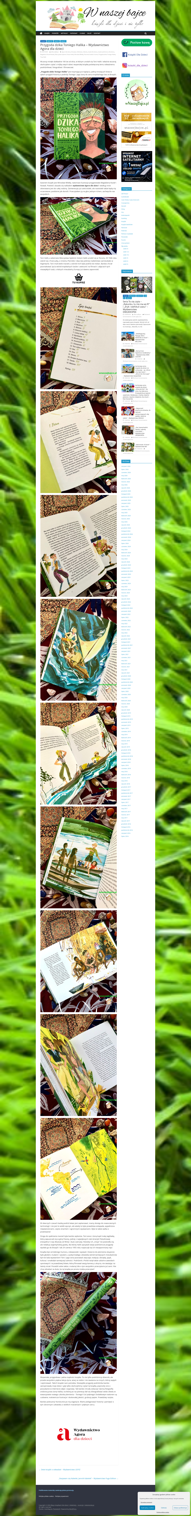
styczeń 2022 (125, 636)
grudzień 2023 (126, 565)
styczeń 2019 (125, 747)
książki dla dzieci (92, 52)
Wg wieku (124, 246)
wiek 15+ (126, 255)
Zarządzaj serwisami (146, 1502)
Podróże (55, 33)
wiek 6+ (57, 41)
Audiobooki (125, 197)
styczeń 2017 (125, 821)
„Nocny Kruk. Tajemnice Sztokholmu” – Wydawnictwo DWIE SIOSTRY (143, 354)
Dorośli (123, 206)
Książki (47, 33)
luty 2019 (124, 744)
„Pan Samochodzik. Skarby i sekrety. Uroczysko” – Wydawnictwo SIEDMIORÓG (141, 431)
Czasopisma (125, 203)
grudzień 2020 (126, 676)
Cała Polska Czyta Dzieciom (130, 200)
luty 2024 (124, 559)
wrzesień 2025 (126, 500)
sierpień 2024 (125, 540)
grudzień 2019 (126, 713)
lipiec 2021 (125, 654)
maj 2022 (124, 623)
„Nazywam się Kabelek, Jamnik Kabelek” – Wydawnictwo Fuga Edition (88, 1478)
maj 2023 (124, 586)
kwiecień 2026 (126, 479)
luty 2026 (124, 485)
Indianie (85, 52)
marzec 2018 (125, 778)
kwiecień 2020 (126, 701)
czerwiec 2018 (126, 768)
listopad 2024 (125, 531)
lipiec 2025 (125, 506)
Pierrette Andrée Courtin (91, 54)
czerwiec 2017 (126, 805)
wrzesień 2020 (126, 685)
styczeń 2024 (125, 562)
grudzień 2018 (126, 750)
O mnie (82, 33)
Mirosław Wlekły (78, 54)
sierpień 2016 (125, 833)
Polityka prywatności (62, 1496)
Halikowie (79, 52)
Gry (122, 212)
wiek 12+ (49, 41)
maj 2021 (124, 660)
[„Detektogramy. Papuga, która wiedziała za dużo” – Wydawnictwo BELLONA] (127, 333)
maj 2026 (124, 475)
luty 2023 (124, 596)
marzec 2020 (125, 704)
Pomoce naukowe (127, 234)
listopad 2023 (125, 568)
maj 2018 (124, 771)
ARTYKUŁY (124, 194)
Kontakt (97, 33)
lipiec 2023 (125, 580)
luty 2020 (124, 707)
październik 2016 (127, 830)
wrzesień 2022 (126, 611)
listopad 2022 (125, 605)
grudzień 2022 (126, 602)
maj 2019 (124, 734)
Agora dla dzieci (66, 52)
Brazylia (73, 52)
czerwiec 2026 (126, 472)
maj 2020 (124, 697)
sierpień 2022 (125, 614)
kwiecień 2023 (126, 590)
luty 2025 (124, 522)
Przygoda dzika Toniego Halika (107, 54)
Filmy (123, 209)
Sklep (89, 33)
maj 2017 (124, 808)
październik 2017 (127, 793)
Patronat (73, 33)
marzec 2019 (125, 741)
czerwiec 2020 (126, 694)
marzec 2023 (125, 593)
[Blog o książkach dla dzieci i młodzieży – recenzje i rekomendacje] (41, 33)
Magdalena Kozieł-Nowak (47, 54)
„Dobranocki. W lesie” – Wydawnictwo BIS (143, 446)
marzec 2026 (125, 482)
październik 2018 (127, 756)
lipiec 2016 (125, 836)
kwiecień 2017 (126, 812)
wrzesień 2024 (126, 537)
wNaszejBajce (55, 52)
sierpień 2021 (125, 651)
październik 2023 (127, 571)
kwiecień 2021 (126, 664)
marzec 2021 (125, 667)
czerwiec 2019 (126, 731)
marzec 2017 (125, 815)
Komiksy (124, 218)
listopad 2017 (125, 790)
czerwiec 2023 (126, 583)
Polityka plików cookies (163, 1512)
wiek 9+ (63, 41)
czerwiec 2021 (126, 657)
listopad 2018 (125, 753)
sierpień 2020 (125, 688)
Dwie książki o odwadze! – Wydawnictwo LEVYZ (59, 1469)
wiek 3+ (125, 258)
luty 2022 (124, 633)
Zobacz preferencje (180, 1508)
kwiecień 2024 (126, 553)
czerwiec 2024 (126, 546)
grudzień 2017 (126, 787)
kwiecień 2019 (126, 738)
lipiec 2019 (125, 728)
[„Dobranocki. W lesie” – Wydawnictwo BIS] (127, 444)
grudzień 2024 (126, 528)
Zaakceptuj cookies (147, 1508)
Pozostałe (124, 237)
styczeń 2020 (125, 710)
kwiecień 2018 (126, 775)
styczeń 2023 (125, 599)
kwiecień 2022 (126, 627)
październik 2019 (127, 719)
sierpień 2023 (125, 577)
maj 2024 (124, 549)
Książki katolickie (127, 224)
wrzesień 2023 (126, 574)
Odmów (164, 1508)
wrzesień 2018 (126, 759)
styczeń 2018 (125, 784)
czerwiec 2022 (126, 620)
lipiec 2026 (125, 469)
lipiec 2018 (125, 765)
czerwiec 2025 (126, 509)
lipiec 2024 (125, 543)
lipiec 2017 (125, 802)
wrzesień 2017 (126, 796)
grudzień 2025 (126, 491)
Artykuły (64, 33)
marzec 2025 (125, 519)
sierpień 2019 (125, 725)
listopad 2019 (125, 716)
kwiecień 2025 (126, 516)
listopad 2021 (125, 642)
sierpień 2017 (125, 799)
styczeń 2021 (125, 673)
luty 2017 (124, 818)
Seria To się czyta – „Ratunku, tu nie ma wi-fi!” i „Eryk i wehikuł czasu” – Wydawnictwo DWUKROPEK (136, 306)
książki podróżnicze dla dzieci (106, 52)
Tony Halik (43, 57)
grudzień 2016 (126, 824)
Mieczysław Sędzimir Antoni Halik (64, 54)
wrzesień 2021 (126, 648)
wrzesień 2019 (126, 722)
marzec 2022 (125, 630)
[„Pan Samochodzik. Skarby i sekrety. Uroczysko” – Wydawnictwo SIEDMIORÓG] (127, 426)
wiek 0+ (125, 249)
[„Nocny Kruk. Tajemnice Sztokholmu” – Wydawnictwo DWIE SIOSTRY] (127, 350)
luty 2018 (124, 781)
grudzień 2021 (126, 639)
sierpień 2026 (125, 466)
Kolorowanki (125, 215)
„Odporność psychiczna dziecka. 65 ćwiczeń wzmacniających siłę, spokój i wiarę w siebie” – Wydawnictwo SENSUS (136, 413)
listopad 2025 (125, 494)
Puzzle (123, 240)
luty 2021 (124, 670)
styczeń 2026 (125, 488)
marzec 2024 (125, 556)
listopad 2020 (125, 679)
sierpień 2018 (125, 762)
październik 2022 (127, 608)
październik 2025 (127, 497)
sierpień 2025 (125, 503)
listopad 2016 (125, 827)
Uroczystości (125, 243)
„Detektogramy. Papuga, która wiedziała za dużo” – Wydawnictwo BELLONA (142, 337)
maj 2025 (124, 512)
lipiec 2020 (125, 691)
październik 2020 (127, 682)
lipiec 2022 (125, 617)
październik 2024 (127, 534)
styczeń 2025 (125, 525)
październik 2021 (127, 645)
